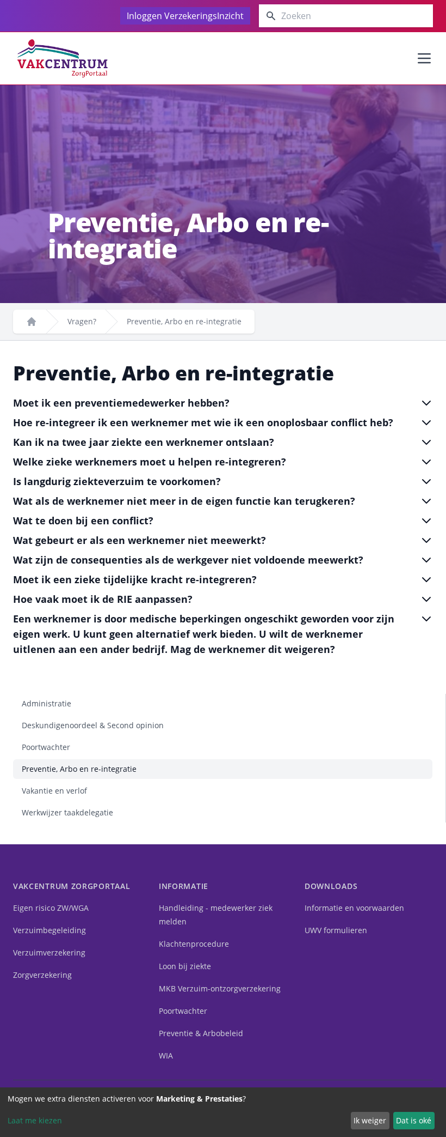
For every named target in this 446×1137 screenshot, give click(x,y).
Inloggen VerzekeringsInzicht (185, 16)
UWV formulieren (336, 930)
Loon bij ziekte (185, 966)
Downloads (331, 886)
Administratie (46, 703)
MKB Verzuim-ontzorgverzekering (220, 988)
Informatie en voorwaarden (354, 908)
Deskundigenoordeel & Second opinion (93, 725)
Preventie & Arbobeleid (201, 1033)
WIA (166, 1055)
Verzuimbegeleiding (49, 930)
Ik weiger (370, 1120)
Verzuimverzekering (49, 952)
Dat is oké (413, 1120)
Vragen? (81, 321)
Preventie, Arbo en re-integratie (79, 769)
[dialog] (223, 1112)
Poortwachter (46, 747)
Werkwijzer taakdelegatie (67, 812)
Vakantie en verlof (54, 790)
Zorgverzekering (42, 975)
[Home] (31, 321)
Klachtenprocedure (194, 944)
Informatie (183, 886)
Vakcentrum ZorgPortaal (71, 886)
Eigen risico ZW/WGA (51, 908)
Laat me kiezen (35, 1120)
